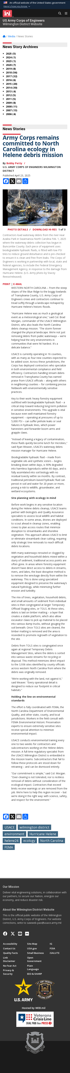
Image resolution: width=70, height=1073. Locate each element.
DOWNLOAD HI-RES (45, 229)
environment (14, 834)
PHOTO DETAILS (18, 229)
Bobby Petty (14, 163)
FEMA (8, 847)
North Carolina (51, 840)
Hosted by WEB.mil (33, 1008)
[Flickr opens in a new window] (27, 933)
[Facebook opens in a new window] (5, 933)
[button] (17, 6)
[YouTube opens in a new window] (20, 933)
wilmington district (34, 827)
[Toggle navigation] (64, 13)
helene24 (11, 840)
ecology (29, 840)
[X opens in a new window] (13, 933)
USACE (9, 827)
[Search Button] (58, 13)
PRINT (6, 284)
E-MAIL (17, 284)
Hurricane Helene (42, 834)
